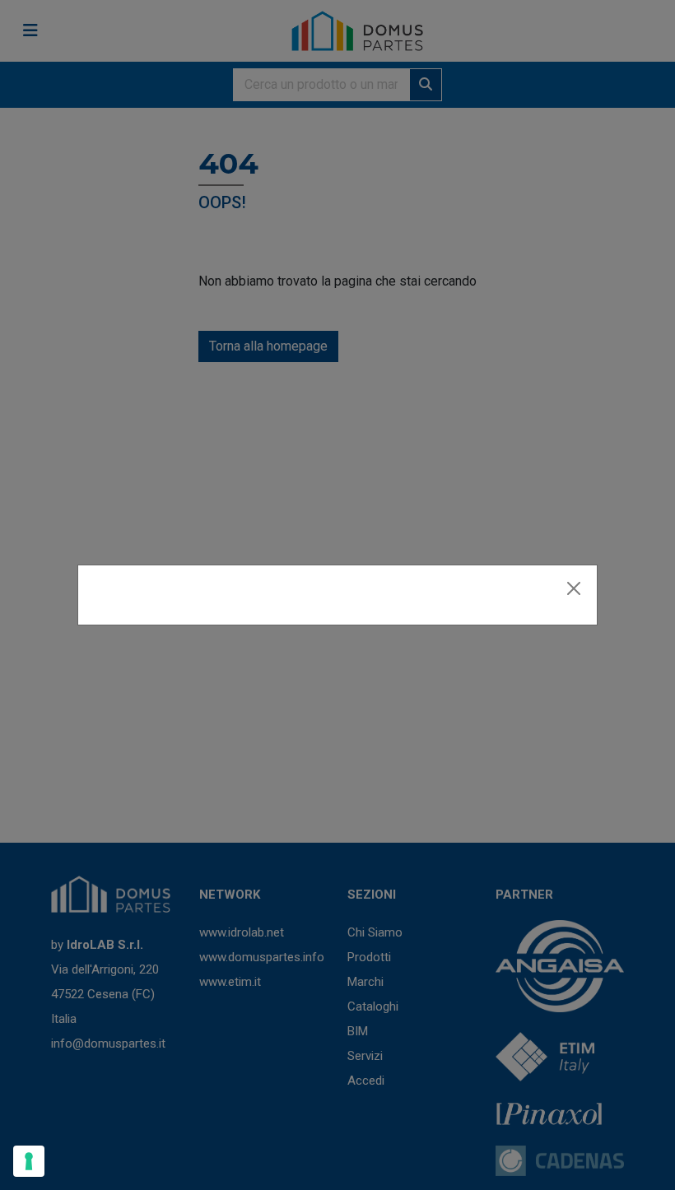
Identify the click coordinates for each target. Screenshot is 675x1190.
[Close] (574, 588)
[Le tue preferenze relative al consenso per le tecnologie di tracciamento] (28, 1161)
